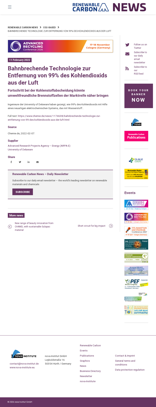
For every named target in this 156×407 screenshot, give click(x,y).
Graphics (85, 360)
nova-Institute (88, 381)
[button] (11, 162)
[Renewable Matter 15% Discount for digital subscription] (136, 178)
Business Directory (90, 370)
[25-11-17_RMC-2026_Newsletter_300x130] (136, 209)
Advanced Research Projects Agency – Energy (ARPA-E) (39, 145)
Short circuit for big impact (91, 226)
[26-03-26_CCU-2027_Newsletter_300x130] (136, 235)
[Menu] (16, 7)
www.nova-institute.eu (22, 367)
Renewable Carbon (90, 345)
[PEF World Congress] (136, 288)
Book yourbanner (138, 96)
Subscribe (23, 191)
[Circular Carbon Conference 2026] (136, 262)
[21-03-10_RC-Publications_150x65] (136, 140)
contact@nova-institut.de (24, 363)
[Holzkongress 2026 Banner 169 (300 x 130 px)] (136, 249)
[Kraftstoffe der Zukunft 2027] (136, 301)
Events (84, 350)
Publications (87, 355)
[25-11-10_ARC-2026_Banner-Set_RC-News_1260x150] (60, 51)
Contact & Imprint (125, 355)
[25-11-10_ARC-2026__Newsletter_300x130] (136, 222)
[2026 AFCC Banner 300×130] (136, 275)
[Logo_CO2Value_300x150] (136, 165)
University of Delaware (20, 149)
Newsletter (86, 376)
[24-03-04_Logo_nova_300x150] (136, 127)
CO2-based (49, 27)
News (83, 365)
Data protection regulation (130, 369)
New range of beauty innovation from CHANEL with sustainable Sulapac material (34, 226)
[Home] (109, 7)
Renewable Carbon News (23, 27)
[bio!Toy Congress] (136, 314)
